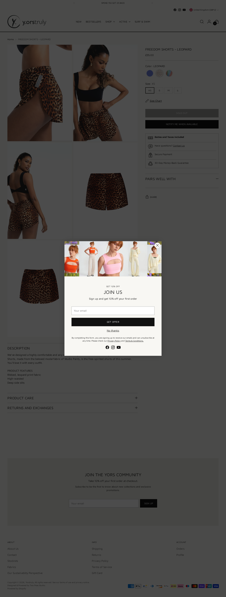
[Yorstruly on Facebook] (107, 348)
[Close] (157, 245)
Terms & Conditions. (134, 341)
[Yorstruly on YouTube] (119, 348)
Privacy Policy (114, 341)
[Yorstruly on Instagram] (113, 348)
